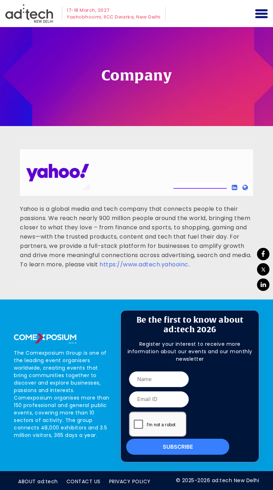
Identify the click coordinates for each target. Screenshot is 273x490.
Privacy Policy (130, 481)
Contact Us (83, 481)
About (38, 481)
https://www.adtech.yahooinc (144, 264)
